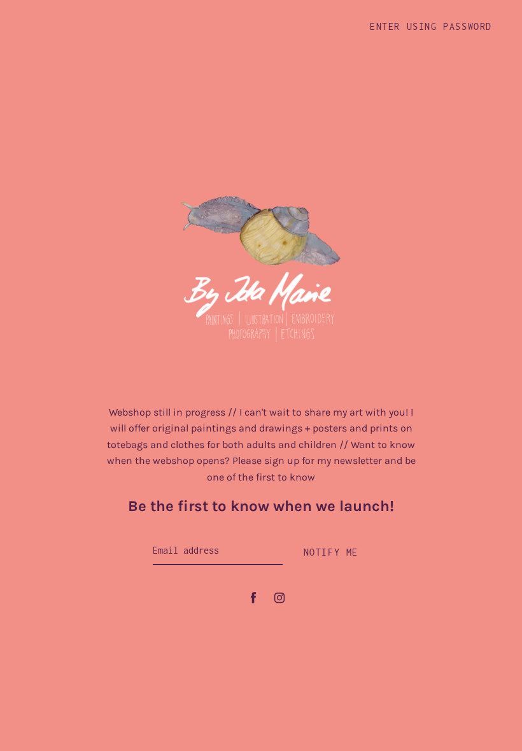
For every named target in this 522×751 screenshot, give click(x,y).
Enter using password (431, 26)
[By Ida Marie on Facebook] (253, 598)
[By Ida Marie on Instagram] (279, 598)
